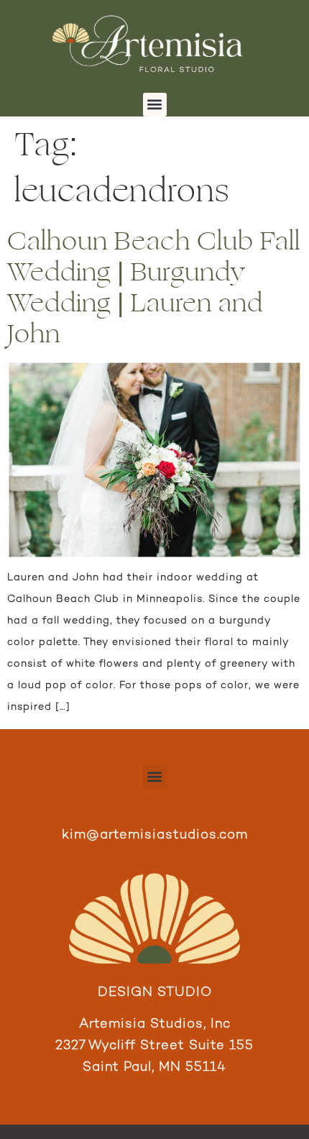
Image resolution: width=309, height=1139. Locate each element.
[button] (155, 104)
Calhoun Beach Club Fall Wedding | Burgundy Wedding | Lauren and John (153, 287)
